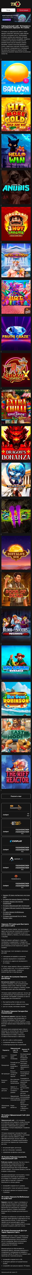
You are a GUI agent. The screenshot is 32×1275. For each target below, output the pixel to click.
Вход (8, 10)
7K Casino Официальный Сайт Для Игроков (16, 905)
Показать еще (16, 796)
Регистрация (23, 10)
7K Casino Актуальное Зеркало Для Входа (16, 899)
